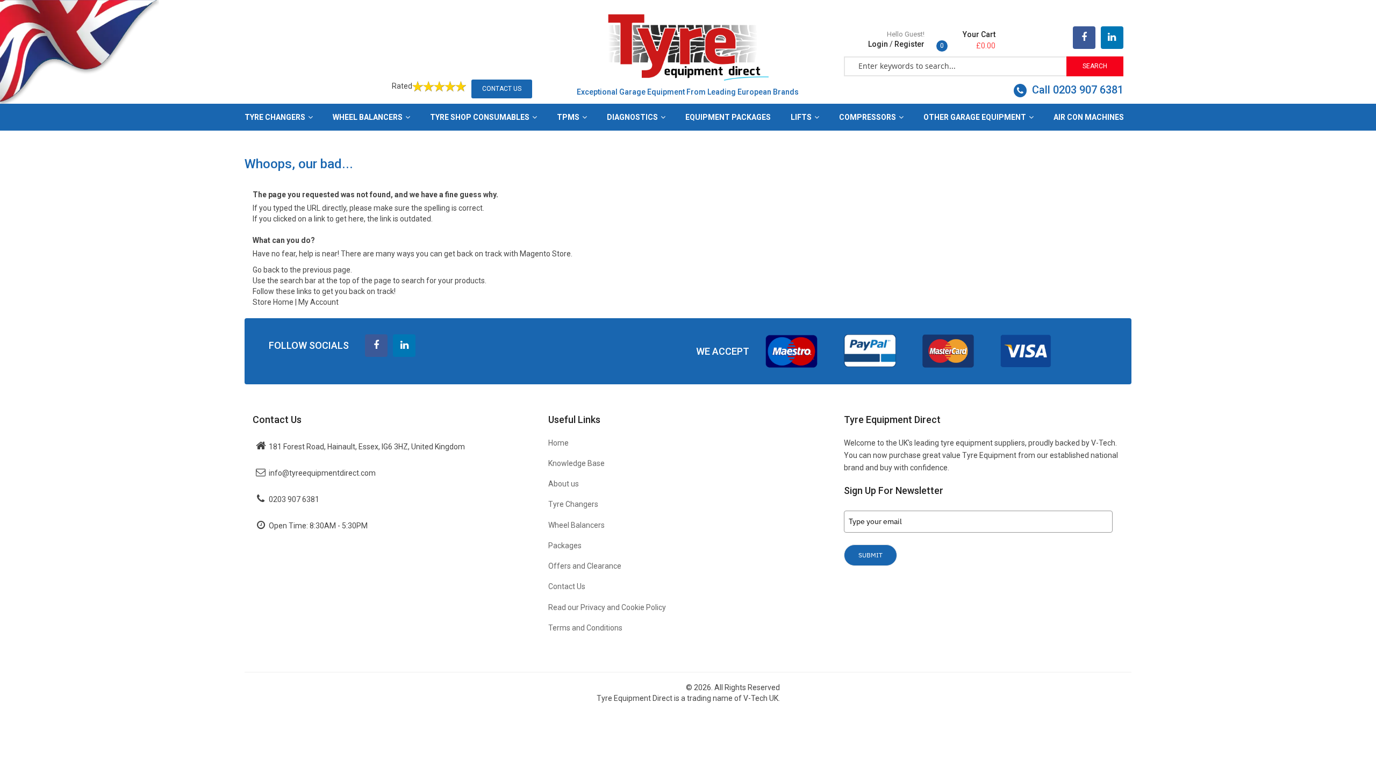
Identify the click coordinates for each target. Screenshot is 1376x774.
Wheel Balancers (576, 525)
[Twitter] (1112, 37)
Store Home (273, 302)
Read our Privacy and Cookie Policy (607, 607)
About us (563, 483)
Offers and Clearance (584, 566)
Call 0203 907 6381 (1076, 89)
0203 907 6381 (294, 499)
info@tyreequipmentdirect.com (322, 473)
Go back (266, 270)
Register (909, 44)
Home (558, 443)
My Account (318, 302)
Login (878, 44)
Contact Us (501, 88)
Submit (870, 555)
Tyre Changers (573, 504)
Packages (565, 545)
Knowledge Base (576, 463)
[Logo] (688, 46)
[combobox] (955, 66)
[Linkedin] (404, 345)
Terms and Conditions (585, 628)
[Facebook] (1084, 37)
